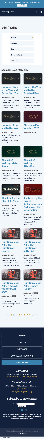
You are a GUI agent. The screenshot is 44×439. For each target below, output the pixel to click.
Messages (22, 349)
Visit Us (22, 335)
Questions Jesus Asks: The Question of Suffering (32, 246)
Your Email (13, 404)
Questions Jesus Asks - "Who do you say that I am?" (10, 287)
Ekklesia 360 (22, 433)
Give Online (22, 362)
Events (22, 342)
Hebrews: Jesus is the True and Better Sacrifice (10, 90)
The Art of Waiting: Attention (29, 163)
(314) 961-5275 (22, 389)
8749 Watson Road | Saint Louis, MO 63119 (22, 377)
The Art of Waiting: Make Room (10, 163)
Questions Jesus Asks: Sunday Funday (32, 285)
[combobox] (22, 37)
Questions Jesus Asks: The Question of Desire (10, 246)
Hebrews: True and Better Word (11, 127)
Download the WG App (22, 356)
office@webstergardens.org (22, 392)
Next (36, 314)
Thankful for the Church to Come (11, 200)
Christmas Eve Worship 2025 (31, 127)
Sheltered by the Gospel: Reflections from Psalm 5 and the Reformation (33, 204)
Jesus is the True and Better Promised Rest (32, 90)
